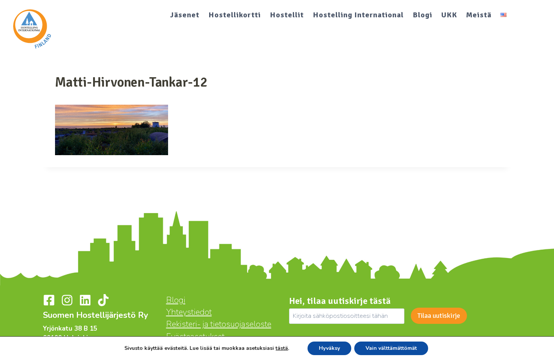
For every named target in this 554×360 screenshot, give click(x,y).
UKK (449, 15)
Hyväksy (329, 348)
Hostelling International (358, 15)
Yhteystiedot (189, 312)
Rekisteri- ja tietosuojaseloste (218, 324)
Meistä (478, 15)
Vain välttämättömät (391, 348)
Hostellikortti (234, 15)
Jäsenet (184, 15)
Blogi (422, 15)
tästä (281, 348)
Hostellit (287, 15)
